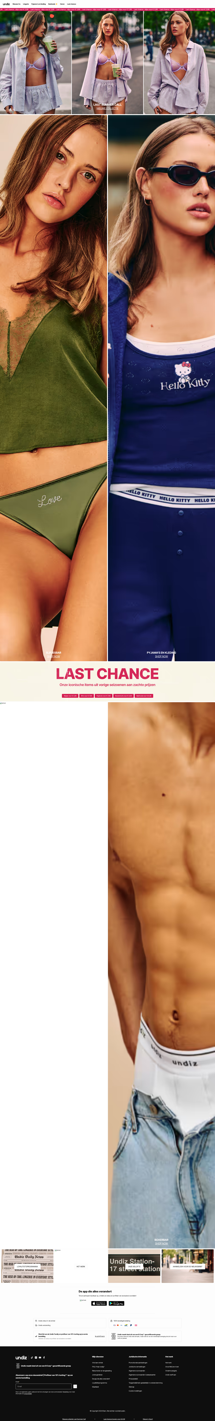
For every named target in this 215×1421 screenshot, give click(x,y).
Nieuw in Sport (148, 1419)
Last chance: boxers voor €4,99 (114, 1419)
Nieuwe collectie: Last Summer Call (74, 1419)
